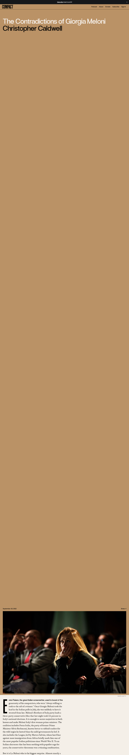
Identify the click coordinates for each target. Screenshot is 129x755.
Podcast (94, 7)
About (101, 7)
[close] (126, 2)
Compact (7, 7)
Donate (107, 7)
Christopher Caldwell (32, 28)
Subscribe (115, 7)
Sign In (123, 7)
